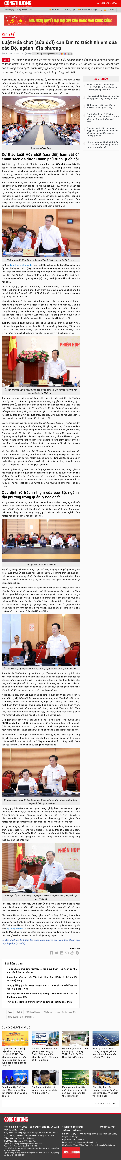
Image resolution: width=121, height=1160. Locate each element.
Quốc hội (48, 1012)
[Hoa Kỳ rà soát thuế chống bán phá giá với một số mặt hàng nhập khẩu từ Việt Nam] (106, 1039)
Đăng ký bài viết (107, 1127)
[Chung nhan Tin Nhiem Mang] (71, 1152)
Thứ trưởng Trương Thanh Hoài (21, 1017)
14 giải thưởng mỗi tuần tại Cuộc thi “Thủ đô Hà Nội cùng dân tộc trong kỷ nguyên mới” (102, 144)
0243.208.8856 (78, 1139)
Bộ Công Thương (14, 928)
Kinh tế (8, 34)
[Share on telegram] (77, 953)
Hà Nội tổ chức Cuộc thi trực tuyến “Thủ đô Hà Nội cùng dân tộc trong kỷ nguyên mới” (102, 87)
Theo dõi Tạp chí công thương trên (45, 54)
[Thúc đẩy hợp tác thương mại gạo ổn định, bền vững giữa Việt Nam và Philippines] (106, 1078)
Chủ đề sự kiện (69, 10)
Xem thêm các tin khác (105, 1103)
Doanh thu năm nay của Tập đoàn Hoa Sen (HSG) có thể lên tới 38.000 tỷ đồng (41, 979)
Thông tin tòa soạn (88, 10)
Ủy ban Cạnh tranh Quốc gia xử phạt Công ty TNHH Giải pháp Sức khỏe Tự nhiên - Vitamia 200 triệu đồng (45, 1054)
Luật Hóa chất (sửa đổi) (21, 265)
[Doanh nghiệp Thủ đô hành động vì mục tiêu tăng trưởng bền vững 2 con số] (15, 1078)
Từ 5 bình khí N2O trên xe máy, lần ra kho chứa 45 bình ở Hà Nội (45, 1090)
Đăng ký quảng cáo (73, 1130)
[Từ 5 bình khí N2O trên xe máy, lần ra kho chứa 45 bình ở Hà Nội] (45, 1078)
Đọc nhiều (55, 10)
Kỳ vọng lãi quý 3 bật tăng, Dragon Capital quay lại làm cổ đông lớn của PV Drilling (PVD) (41, 987)
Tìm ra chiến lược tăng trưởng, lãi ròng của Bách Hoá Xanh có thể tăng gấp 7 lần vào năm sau (41, 971)
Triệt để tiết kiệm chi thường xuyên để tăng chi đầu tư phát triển (39, 1002)
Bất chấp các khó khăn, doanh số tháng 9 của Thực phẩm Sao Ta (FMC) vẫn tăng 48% (41, 995)
